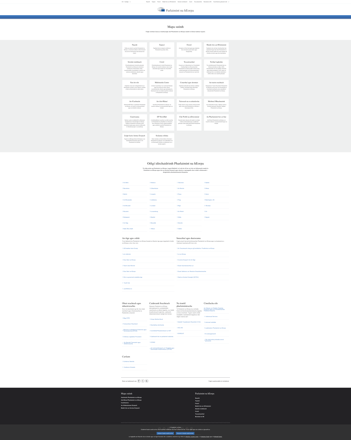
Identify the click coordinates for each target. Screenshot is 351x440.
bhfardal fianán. (218, 436)
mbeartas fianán (205, 436)
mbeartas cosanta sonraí (191, 436)
